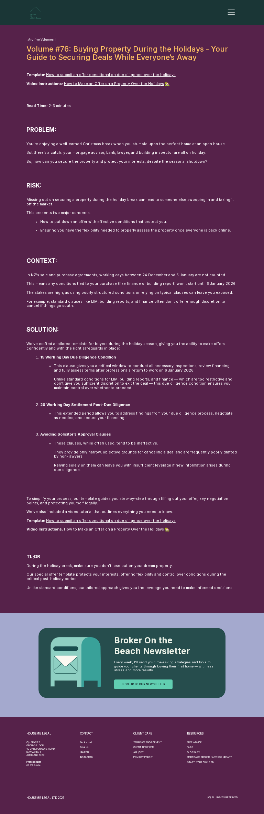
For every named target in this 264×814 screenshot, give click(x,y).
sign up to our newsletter (143, 684)
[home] (35, 13)
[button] (231, 12)
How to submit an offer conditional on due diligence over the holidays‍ (111, 75)
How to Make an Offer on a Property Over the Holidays (114, 84)
